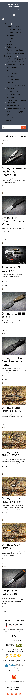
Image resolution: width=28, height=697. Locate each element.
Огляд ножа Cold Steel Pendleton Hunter (13, 361)
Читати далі (5, 185)
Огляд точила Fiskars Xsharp (11, 500)
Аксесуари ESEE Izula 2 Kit (12, 269)
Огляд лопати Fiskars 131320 (11, 409)
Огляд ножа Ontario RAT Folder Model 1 (14, 221)
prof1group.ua (6, 629)
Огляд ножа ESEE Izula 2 (13, 315)
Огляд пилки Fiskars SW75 (10, 454)
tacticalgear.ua (5, 649)
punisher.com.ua (6, 660)
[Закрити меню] (3, 19)
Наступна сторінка (21, 611)
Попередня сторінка (6, 611)
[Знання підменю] (11, 24)
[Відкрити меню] (14, 15)
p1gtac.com (7, 640)
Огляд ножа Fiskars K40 (9, 592)
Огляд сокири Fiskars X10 (11, 546)
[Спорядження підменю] (17, 56)
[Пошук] (23, 127)
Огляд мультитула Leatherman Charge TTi (14, 171)
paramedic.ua (5, 670)
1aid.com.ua (6, 681)
